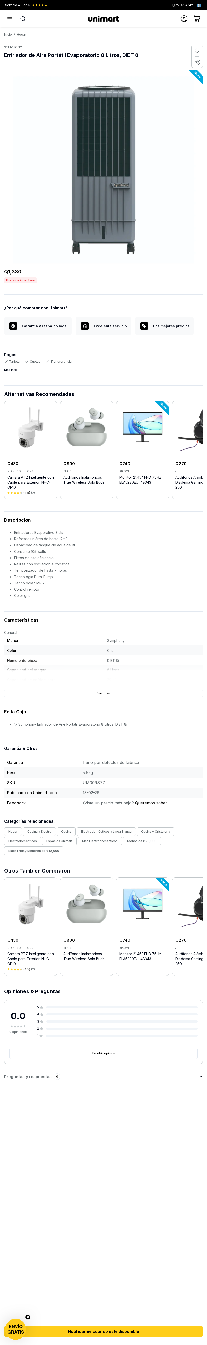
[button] (15, 1329)
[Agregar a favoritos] (197, 50)
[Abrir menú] (9, 18)
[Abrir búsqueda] (23, 18)
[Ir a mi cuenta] (184, 18)
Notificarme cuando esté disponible (103, 1331)
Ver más (103, 693)
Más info (10, 370)
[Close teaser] (27, 1317)
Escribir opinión (103, 1053)
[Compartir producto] (197, 62)
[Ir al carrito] (197, 18)
